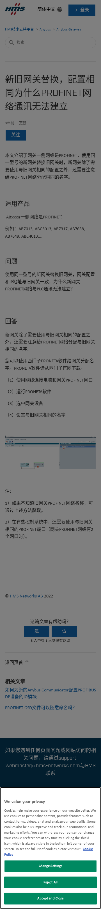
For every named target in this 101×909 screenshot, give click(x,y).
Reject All (50, 882)
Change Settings (51, 866)
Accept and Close (50, 898)
